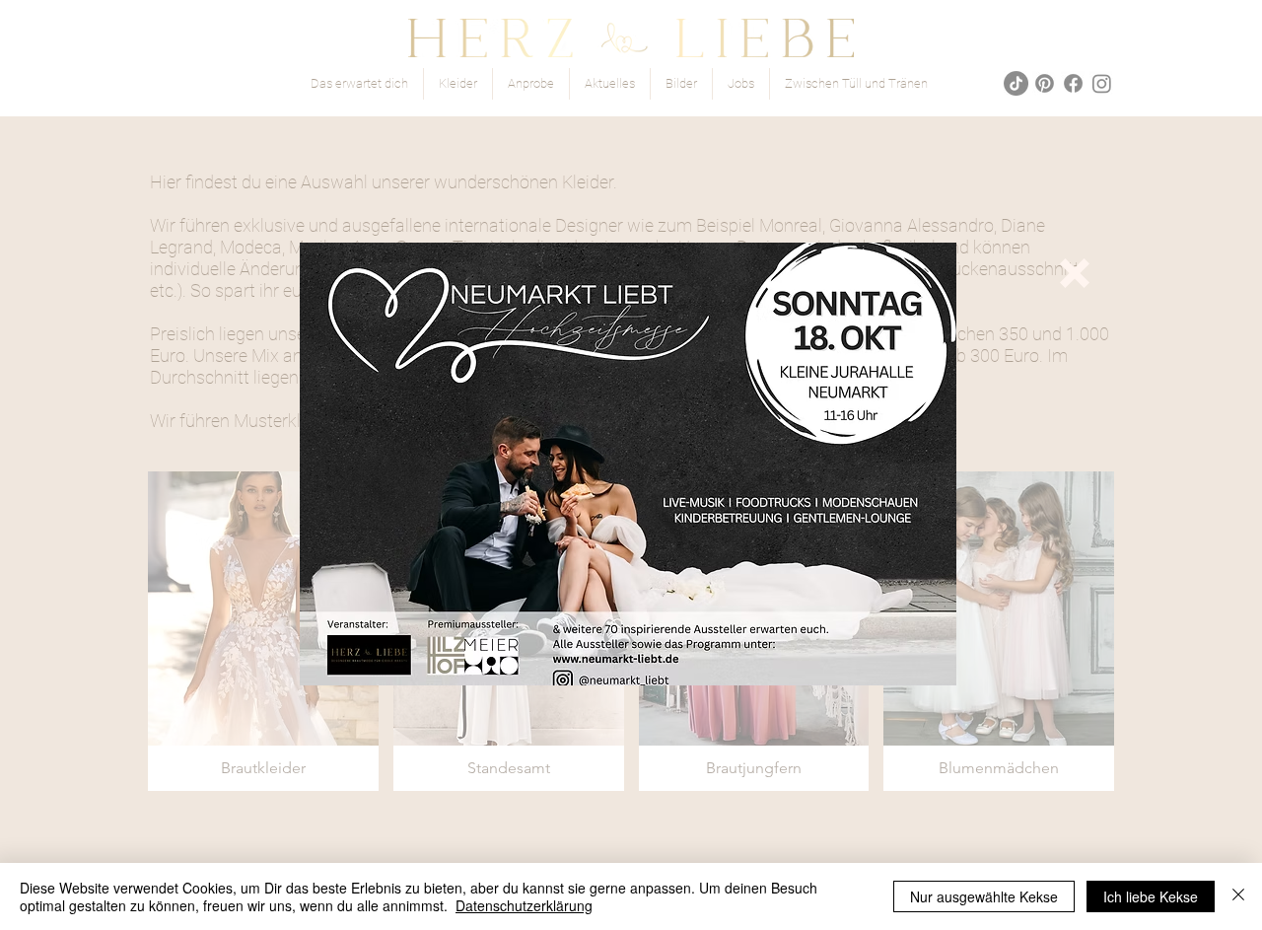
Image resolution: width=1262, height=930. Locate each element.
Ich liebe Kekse (1150, 896)
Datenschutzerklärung (524, 905)
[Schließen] (1238, 896)
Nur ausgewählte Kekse (984, 896)
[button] (1074, 273)
